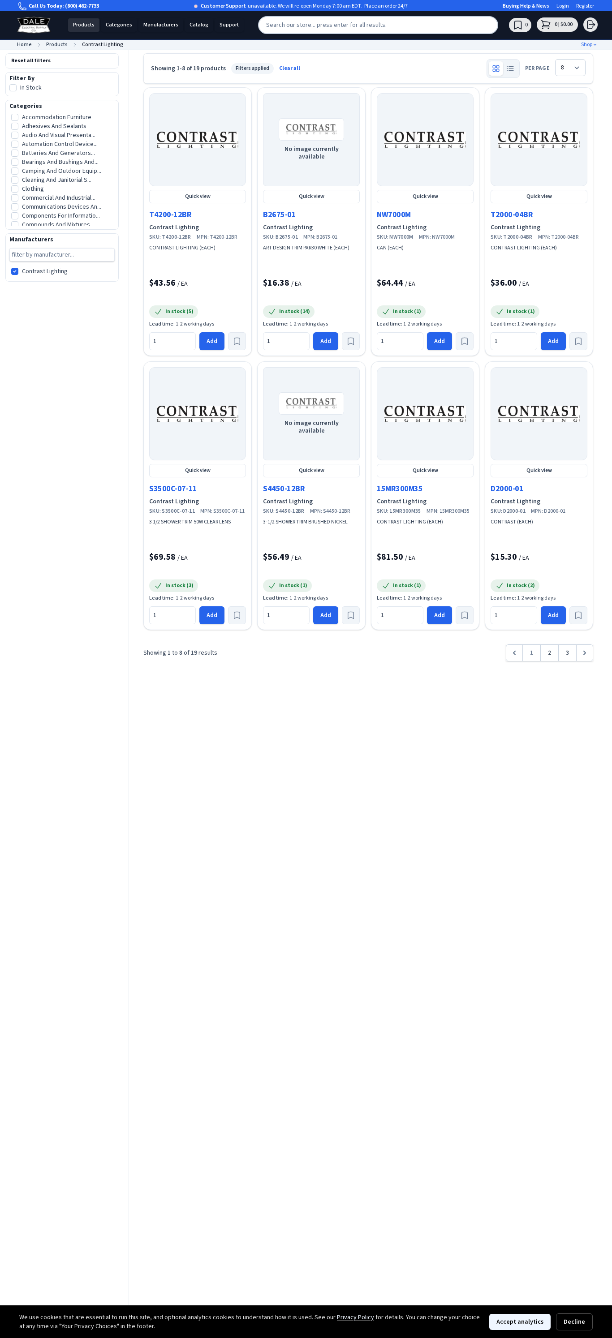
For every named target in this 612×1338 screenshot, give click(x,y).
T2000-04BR (512, 214)
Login (562, 6)
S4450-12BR (284, 488)
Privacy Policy (355, 1317)
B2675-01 (279, 214)
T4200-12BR (170, 214)
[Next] (584, 652)
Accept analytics (519, 1321)
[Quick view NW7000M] (425, 139)
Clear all (289, 68)
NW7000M (394, 214)
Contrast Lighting (174, 227)
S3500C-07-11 (173, 488)
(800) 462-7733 (82, 6)
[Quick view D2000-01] (539, 413)
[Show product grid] (496, 68)
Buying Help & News (526, 6)
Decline (574, 1321)
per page (537, 68)
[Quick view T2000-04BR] (539, 139)
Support (229, 25)
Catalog (199, 25)
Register (585, 6)
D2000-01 (507, 488)
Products (84, 25)
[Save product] (237, 341)
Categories (119, 25)
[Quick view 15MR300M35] (425, 413)
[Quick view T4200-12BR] (197, 139)
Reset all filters (31, 60)
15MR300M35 (400, 488)
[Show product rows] (510, 68)
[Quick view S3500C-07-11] (197, 413)
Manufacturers (160, 25)
